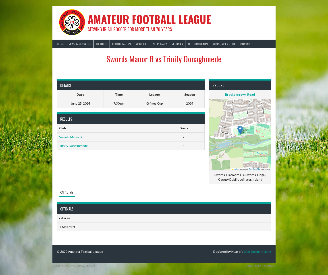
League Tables (121, 44)
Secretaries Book (224, 44)
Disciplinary (159, 44)
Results (140, 44)
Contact (246, 44)
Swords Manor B (70, 137)
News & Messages (80, 44)
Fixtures (101, 44)
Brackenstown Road (240, 94)
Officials (67, 192)
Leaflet (236, 169)
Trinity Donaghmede (73, 146)
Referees (177, 44)
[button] (240, 130)
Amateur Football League (149, 19)
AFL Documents (198, 44)
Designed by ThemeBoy (261, 265)
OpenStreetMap (254, 169)
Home (60, 44)
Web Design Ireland (257, 251)
